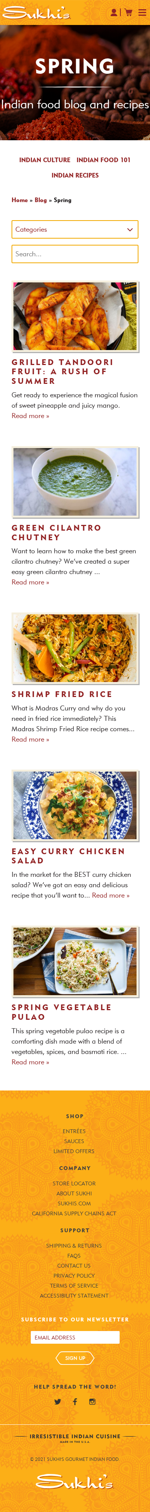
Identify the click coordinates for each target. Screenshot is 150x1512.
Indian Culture (44, 160)
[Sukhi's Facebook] (75, 1401)
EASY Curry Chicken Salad (69, 856)
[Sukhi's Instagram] (92, 1401)
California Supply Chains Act (74, 1213)
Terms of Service (74, 1286)
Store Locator (74, 1183)
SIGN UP (75, 1358)
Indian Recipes (75, 175)
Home (20, 200)
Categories (31, 229)
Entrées (74, 1131)
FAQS (74, 1256)
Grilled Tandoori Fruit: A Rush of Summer (63, 372)
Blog (41, 200)
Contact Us (74, 1266)
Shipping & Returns (74, 1246)
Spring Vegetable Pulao (62, 1012)
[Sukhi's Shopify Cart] (128, 12)
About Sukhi (74, 1193)
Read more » (30, 416)
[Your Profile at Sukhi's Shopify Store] (114, 12)
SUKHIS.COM (74, 1203)
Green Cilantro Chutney (57, 532)
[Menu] (142, 13)
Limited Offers (74, 1151)
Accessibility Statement (74, 1296)
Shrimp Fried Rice (62, 694)
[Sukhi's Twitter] (57, 1401)
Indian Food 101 (104, 160)
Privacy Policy (74, 1276)
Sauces (74, 1141)
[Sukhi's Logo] (36, 12)
